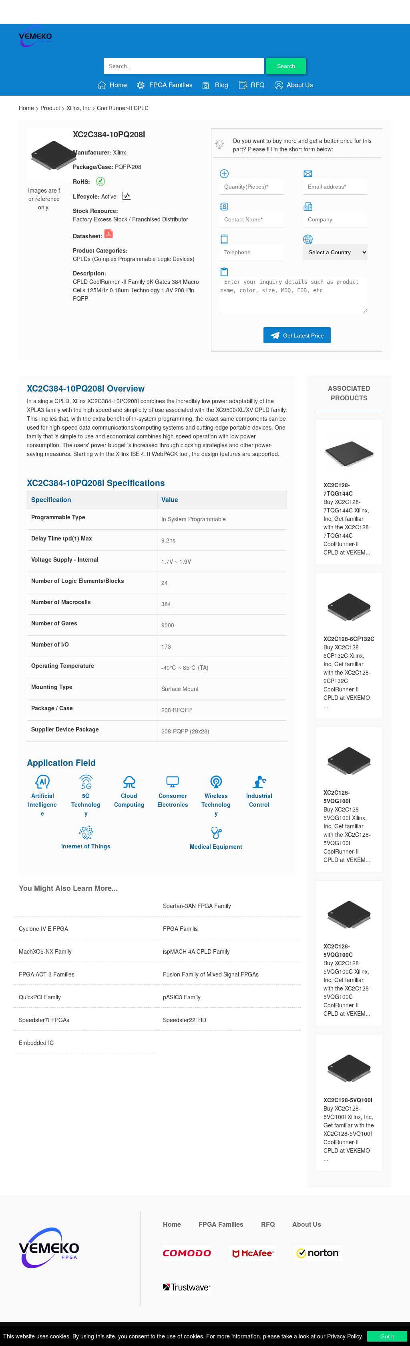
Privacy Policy (344, 1336)
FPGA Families (170, 84)
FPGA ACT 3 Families (46, 974)
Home (117, 84)
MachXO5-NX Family (45, 951)
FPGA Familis (180, 928)
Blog (220, 84)
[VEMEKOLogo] (35, 46)
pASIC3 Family (182, 997)
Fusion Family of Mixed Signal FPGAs (211, 974)
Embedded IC (36, 1043)
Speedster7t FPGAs (44, 1020)
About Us (299, 84)
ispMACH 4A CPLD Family (196, 951)
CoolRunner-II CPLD (123, 108)
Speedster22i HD (184, 1020)
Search (286, 66)
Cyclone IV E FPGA (43, 928)
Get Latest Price (302, 335)
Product (50, 108)
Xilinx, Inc (78, 108)
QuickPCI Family (40, 997)
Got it (387, 1336)
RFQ (256, 84)
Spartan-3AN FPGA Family (197, 906)
